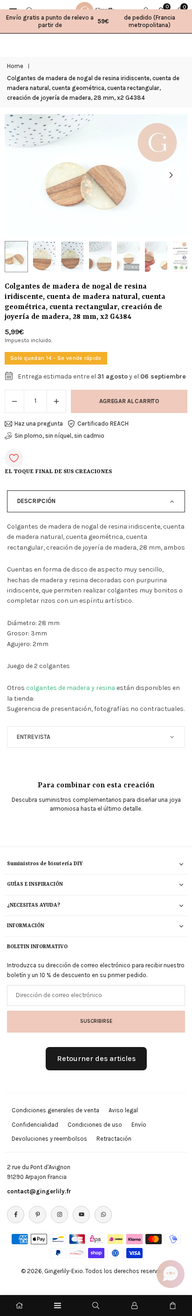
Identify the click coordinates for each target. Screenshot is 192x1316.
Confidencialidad (35, 1124)
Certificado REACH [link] (103, 423)
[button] (171, 175)
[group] (96, 175)
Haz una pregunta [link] (38, 423)
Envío (138, 1124)
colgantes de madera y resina (70, 688)
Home (15, 65)
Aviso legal (123, 1110)
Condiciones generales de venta (55, 1110)
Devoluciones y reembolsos (49, 1138)
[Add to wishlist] (14, 458)
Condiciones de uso (95, 1124)
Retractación (113, 1138)
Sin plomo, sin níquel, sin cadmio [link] (59, 435)
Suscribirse (96, 1021)
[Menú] (57, 1305)
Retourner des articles (96, 1058)
